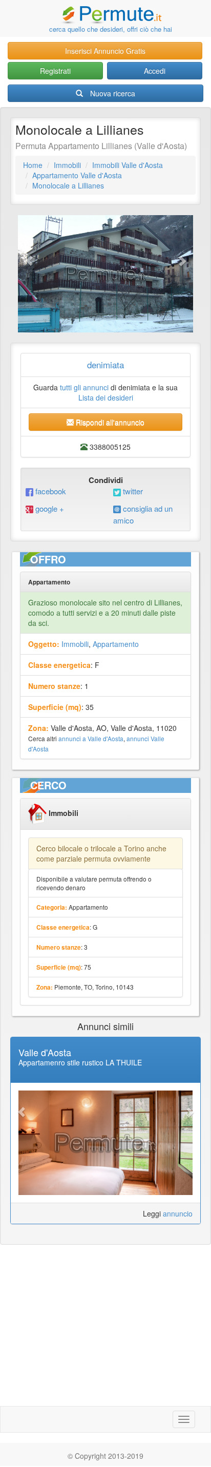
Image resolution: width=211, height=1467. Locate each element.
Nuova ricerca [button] (112, 93)
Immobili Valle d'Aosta (127, 165)
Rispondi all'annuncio (109, 422)
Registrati (55, 71)
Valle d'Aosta (44, 1052)
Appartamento (116, 644)
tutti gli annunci (84, 387)
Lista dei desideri (105, 397)
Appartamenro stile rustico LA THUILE (80, 1062)
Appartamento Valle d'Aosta (77, 175)
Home (33, 165)
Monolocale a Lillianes (68, 185)
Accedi (154, 71)
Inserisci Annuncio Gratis (105, 51)
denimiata (105, 364)
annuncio (178, 1213)
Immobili (67, 165)
